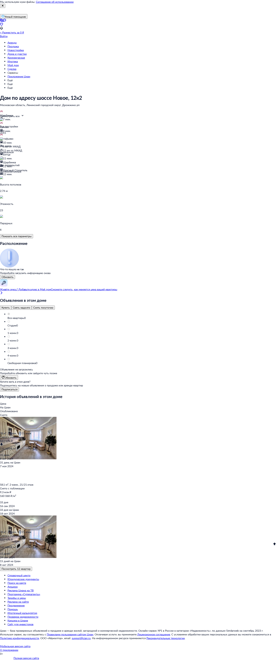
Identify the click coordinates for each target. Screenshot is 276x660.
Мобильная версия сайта (15, 646)
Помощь (13, 609)
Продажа (13, 46)
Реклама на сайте (18, 601)
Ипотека (13, 61)
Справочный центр (19, 575)
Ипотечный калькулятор (22, 613)
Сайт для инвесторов (20, 624)
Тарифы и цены (17, 598)
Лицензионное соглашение (153, 634)
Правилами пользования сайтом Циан (70, 634)
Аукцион (13, 586)
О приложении (9, 650)
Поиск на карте (17, 583)
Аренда (12, 42)
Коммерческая (16, 57)
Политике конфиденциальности (19, 638)
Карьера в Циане (18, 620)
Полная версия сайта (26, 658)
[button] (142, 318)
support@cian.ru (81, 638)
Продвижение (16, 605)
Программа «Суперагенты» (24, 594)
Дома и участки (17, 54)
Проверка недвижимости (23, 616)
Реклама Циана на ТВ (21, 590)
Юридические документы (23, 579)
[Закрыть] (2, 6)
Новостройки (16, 50)
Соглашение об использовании (55, 2)
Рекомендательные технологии (165, 638)
